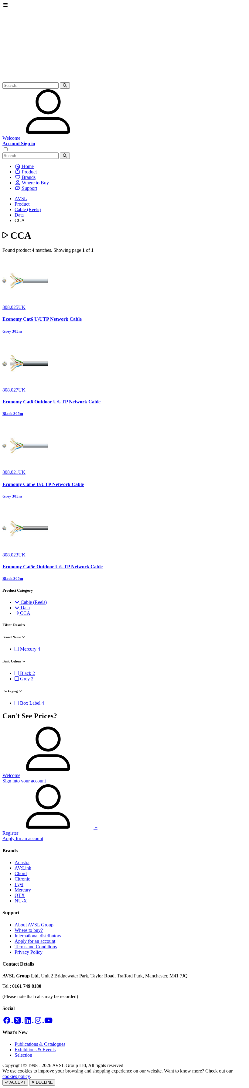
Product (22, 204)
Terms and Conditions (36, 946)
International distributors (38, 935)
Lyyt (19, 884)
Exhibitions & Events (35, 1049)
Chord (21, 873)
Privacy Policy (29, 952)
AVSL (21, 198)
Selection (23, 1055)
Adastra (22, 862)
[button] (65, 85)
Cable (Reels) (28, 209)
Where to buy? (29, 930)
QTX (20, 895)
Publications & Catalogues (40, 1044)
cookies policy (16, 1076)
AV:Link (23, 868)
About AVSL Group (34, 924)
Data (19, 214)
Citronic (22, 878)
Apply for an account (35, 941)
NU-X (21, 900)
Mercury (23, 889)
